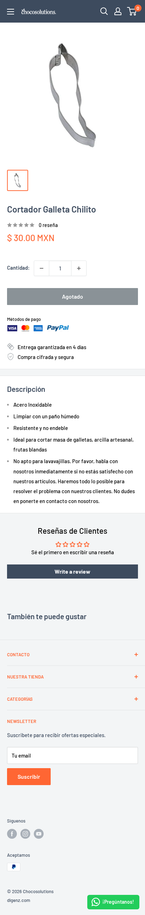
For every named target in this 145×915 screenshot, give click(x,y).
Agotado (72, 296)
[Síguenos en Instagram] (25, 834)
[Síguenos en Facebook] (12, 834)
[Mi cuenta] (117, 11)
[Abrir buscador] (104, 11)
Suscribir (29, 776)
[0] (132, 11)
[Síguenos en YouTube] (39, 834)
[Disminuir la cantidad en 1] (41, 268)
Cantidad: (18, 267)
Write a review (72, 571)
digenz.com (18, 900)
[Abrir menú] (10, 11)
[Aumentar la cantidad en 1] (78, 268)
